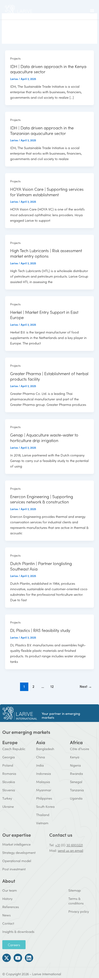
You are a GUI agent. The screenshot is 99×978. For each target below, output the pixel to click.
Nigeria (75, 765)
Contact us (60, 834)
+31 (57, 844)
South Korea (45, 806)
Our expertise (16, 834)
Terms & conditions (76, 900)
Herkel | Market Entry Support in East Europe (44, 314)
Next (86, 686)
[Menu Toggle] (92, 10)
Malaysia (43, 781)
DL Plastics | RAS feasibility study (40, 630)
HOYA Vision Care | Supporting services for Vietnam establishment (47, 191)
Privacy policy (78, 911)
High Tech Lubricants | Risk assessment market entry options (46, 253)
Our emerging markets (26, 732)
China (40, 756)
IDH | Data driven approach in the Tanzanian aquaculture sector (42, 130)
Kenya (74, 756)
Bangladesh (45, 748)
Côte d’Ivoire (79, 748)
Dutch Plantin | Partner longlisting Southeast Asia (41, 566)
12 (52, 686)
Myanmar (43, 789)
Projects (15, 58)
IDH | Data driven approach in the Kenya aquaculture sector (48, 69)
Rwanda (76, 773)
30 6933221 (74, 844)
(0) (63, 844)
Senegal (76, 781)
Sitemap (74, 890)
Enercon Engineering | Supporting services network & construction (41, 499)
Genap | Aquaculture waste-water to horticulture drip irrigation (44, 437)
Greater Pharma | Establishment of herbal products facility (49, 376)
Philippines (44, 798)
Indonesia (43, 773)
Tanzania (77, 789)
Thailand (42, 814)
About (8, 880)
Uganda (76, 798)
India (40, 765)
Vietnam (42, 822)
